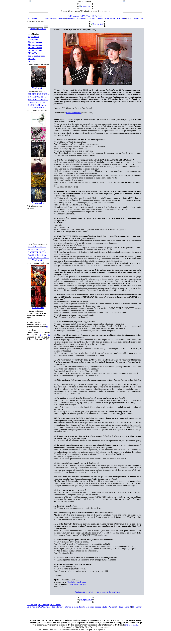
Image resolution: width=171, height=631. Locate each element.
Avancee (33, 29)
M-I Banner (138, 18)
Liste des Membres (35, 42)
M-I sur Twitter (34, 53)
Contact (129, 18)
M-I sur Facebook (35, 48)
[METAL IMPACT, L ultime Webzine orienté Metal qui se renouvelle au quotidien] (38, 12)
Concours (91, 18)
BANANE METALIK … (38, 258)
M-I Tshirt (121, 18)
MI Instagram (73, 16)
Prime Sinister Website (77, 584)
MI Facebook (97, 16)
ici (47, 327)
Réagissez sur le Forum (84, 592)
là (49, 335)
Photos (112, 18)
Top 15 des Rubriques (36, 56)
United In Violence (73, 113)
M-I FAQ (32, 59)
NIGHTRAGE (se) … (37, 97)
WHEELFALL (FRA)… (38, 99)
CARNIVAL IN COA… (38, 252)
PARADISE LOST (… (37, 249)
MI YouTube (85, 16)
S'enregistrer (33, 39)
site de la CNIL (131, 625)
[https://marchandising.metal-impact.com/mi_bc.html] (85, 6)
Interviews (70, 18)
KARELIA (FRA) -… (37, 105)
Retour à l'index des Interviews (108, 592)
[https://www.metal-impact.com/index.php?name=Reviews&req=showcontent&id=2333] (85, 600)
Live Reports (81, 18)
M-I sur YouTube (35, 50)
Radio (106, 18)
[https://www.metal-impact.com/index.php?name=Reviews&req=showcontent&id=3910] (97, 24)
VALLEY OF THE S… (37, 255)
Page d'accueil (33, 37)
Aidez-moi (42, 29)
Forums (100, 18)
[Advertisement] (85, 613)
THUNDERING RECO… (39, 94)
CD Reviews (33, 18)
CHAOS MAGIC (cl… (37, 102)
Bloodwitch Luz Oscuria (76, 582)
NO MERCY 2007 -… (37, 247)
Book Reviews (59, 18)
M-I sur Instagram (35, 45)
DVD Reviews (46, 18)
